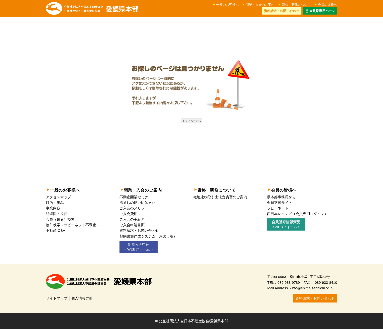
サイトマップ (56, 298)
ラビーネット (277, 208)
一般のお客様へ (227, 4)
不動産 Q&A (55, 231)
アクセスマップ (58, 197)
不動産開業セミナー (135, 197)
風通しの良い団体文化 (137, 203)
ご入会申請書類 (132, 225)
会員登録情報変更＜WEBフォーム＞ (286, 224)
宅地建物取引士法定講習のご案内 (220, 197)
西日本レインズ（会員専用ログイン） (297, 214)
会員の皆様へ (327, 4)
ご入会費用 (128, 214)
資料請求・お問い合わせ (139, 231)
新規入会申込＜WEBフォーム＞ (138, 247)
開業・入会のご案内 (260, 4)
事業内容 (53, 208)
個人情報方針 (82, 298)
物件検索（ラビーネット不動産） (73, 225)
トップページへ (192, 120)
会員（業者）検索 (60, 219)
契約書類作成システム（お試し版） (148, 236)
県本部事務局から (281, 197)
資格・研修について (296, 4)
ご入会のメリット (133, 208)
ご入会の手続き (132, 219)
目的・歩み (55, 203)
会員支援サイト (279, 203)
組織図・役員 (56, 214)
